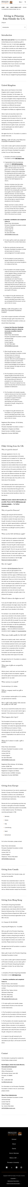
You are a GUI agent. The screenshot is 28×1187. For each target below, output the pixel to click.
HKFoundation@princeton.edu (9, 999)
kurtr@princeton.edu (7, 1082)
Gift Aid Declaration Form (14, 568)
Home (3, 7)
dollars (13, 631)
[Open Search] (25, 2)
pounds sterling (22, 631)
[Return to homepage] (7, 3)
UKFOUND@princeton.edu (11, 234)
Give (7, 7)
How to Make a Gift (15, 7)
